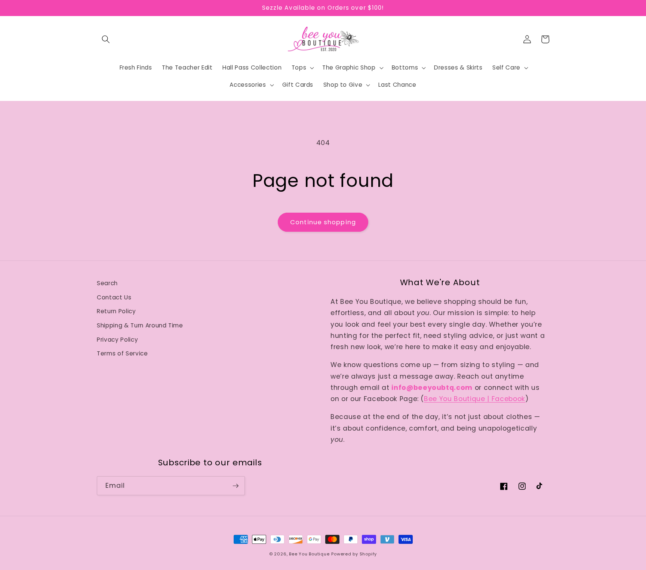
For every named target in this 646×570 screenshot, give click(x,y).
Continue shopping (323, 222)
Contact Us (114, 297)
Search (107, 283)
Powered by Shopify (354, 554)
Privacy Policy (117, 339)
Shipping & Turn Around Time (140, 325)
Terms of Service (122, 353)
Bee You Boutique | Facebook (474, 398)
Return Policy (116, 311)
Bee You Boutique (309, 554)
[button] (106, 39)
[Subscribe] (235, 486)
